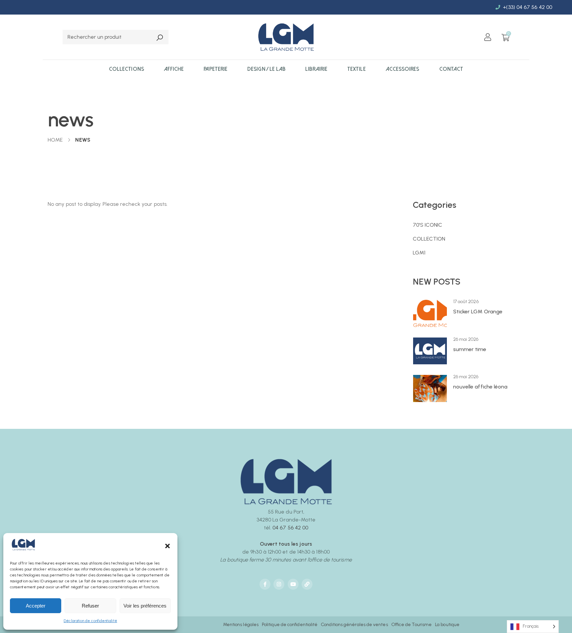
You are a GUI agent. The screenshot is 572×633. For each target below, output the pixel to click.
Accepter (35, 606)
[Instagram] (278, 584)
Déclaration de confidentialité (90, 620)
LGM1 (419, 252)
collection (429, 239)
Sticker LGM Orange (477, 311)
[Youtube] (293, 584)
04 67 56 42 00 (290, 527)
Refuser (90, 606)
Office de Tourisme (411, 624)
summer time (470, 349)
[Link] (307, 584)
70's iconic (428, 225)
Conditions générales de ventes (354, 624)
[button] (167, 546)
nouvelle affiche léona (480, 387)
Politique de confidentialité (289, 624)
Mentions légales (241, 624)
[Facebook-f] (265, 584)
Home (55, 140)
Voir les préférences (145, 606)
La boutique (447, 624)
